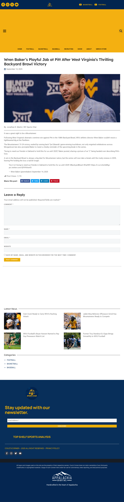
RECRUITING (68, 49)
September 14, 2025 (40, 172)
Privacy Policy (53, 448)
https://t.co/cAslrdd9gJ (100, 165)
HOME (20, 49)
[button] (121, 31)
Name (7, 229)
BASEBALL (56, 49)
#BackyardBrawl (76, 165)
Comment (8, 204)
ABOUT (89, 49)
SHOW (80, 49)
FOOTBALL (30, 49)
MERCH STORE (101, 49)
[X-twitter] (12, 5)
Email (7, 238)
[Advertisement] (62, 27)
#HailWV (87, 165)
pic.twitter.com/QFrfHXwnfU (20, 167)
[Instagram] (8, 5)
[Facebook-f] (3, 5)
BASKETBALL (43, 49)
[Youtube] (17, 5)
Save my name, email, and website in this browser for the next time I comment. (41, 255)
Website (7, 246)
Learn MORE (50, 298)
